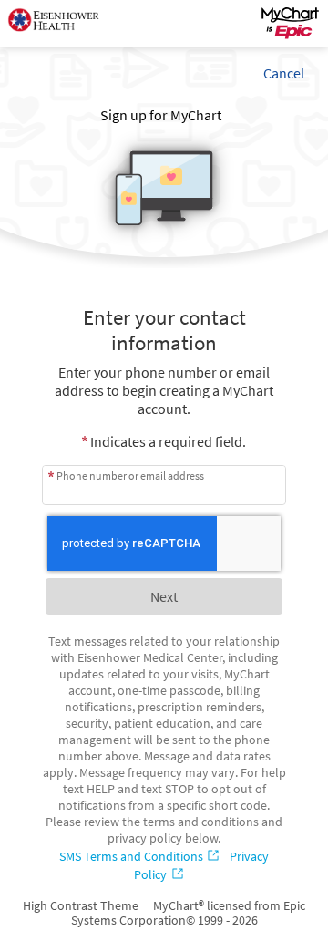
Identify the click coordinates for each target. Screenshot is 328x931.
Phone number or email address (130, 475)
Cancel (283, 73)
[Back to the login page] (62, 23)
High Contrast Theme (80, 905)
